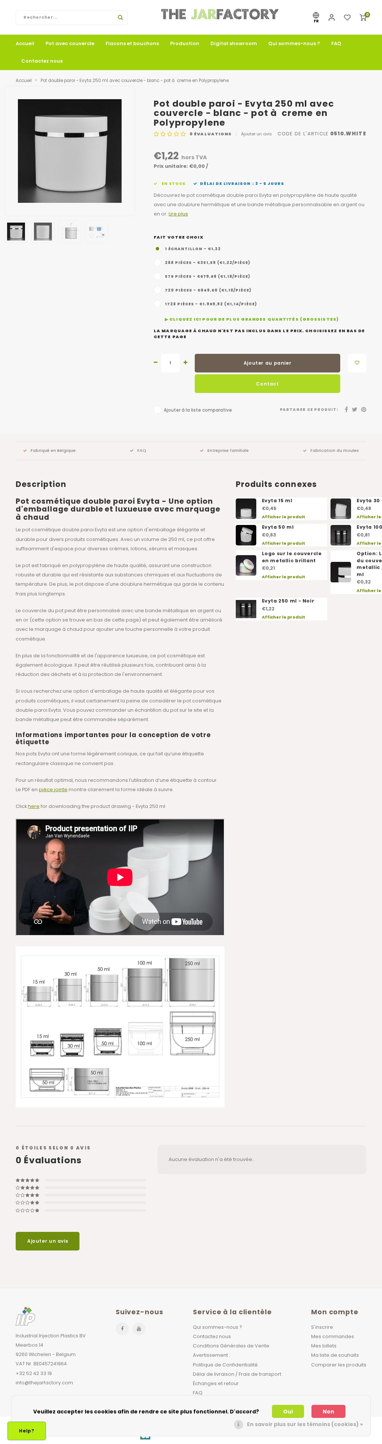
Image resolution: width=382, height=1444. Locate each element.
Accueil (25, 43)
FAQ (336, 43)
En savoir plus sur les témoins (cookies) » (305, 1424)
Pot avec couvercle (70, 43)
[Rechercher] (120, 17)
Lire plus (178, 214)
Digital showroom (233, 43)
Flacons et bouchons (132, 43)
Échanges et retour (216, 1383)
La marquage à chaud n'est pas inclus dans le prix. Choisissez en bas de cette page (259, 334)
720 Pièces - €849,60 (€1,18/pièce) (208, 290)
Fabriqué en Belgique (53, 450)
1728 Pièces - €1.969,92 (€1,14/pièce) (211, 304)
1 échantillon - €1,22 (193, 248)
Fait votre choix (178, 237)
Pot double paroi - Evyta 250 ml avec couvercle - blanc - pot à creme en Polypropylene (135, 81)
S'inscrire (322, 1327)
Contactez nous (42, 61)
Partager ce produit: (309, 409)
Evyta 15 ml (277, 500)
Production (184, 43)
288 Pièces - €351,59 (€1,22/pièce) (207, 262)
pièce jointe (53, 789)
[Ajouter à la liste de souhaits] (357, 363)
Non (328, 1411)
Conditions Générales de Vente (231, 1346)
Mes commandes (332, 1336)
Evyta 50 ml (278, 527)
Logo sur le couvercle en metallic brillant (292, 557)
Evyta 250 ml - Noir (288, 601)
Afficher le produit (283, 517)
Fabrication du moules (334, 450)
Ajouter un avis (256, 134)
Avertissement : (211, 1355)
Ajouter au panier (268, 363)
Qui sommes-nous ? (294, 43)
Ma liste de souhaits (335, 1355)
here (34, 806)
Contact (267, 384)
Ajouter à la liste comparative (198, 410)
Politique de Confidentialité (225, 1365)
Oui (288, 1411)
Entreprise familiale (228, 450)
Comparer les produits (338, 1365)
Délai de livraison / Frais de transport (237, 1374)
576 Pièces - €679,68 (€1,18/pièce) (207, 276)
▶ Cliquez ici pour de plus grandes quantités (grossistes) (252, 319)
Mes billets (323, 1346)
